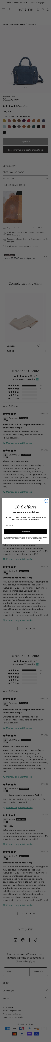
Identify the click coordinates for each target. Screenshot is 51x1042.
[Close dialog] (46, 501)
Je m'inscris (25, 532)
